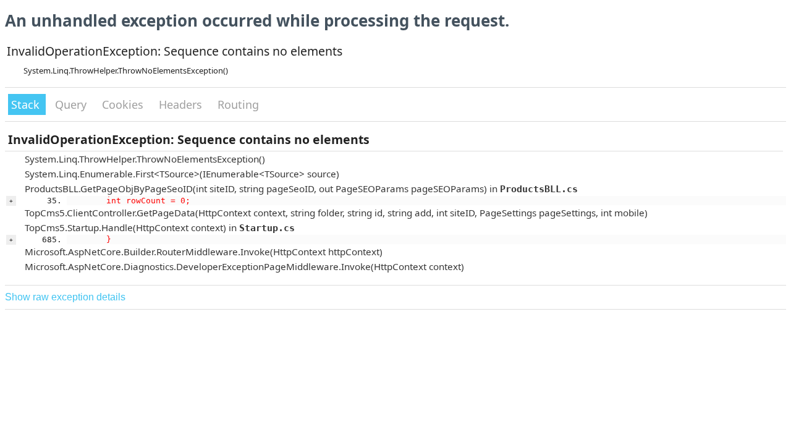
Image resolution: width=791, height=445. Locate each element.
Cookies (124, 104)
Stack (27, 104)
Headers (182, 104)
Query (72, 104)
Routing (238, 104)
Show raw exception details (65, 297)
